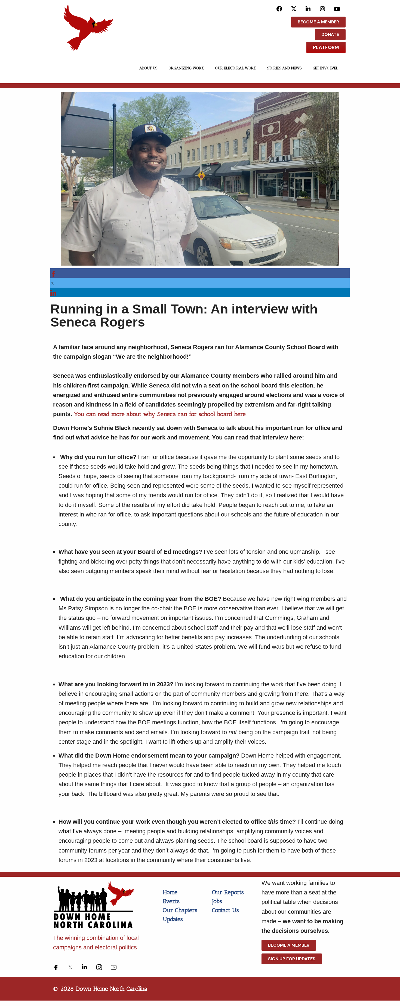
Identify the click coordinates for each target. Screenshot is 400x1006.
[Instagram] (322, 9)
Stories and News (284, 68)
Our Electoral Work (235, 68)
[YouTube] (337, 9)
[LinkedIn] (308, 9)
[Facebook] (279, 9)
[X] (293, 9)
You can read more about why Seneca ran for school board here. (161, 414)
